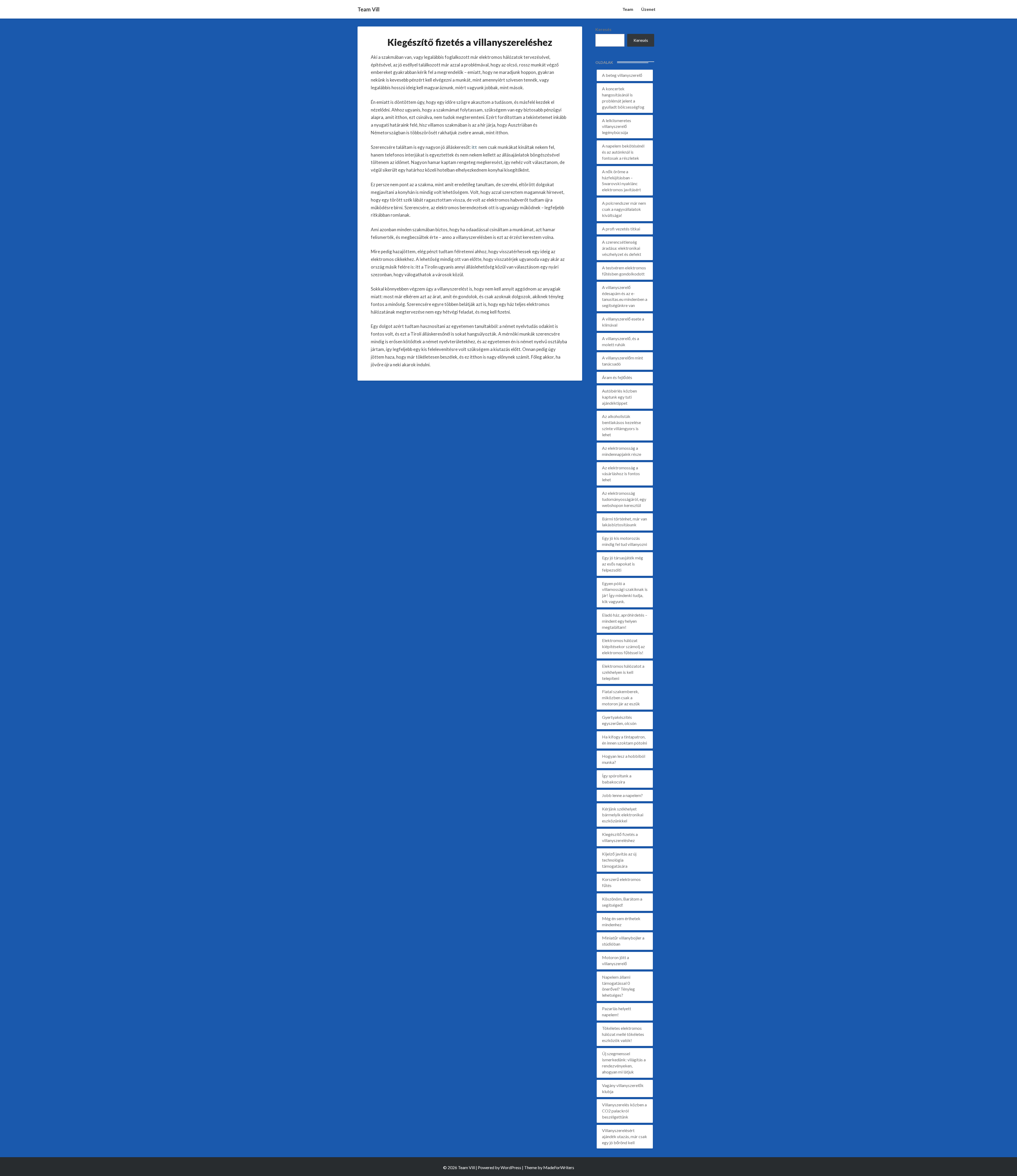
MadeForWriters (558, 1167)
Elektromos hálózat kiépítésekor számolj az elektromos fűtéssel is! (623, 646)
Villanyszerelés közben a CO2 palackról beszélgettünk (624, 1110)
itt (474, 147)
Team (627, 9)
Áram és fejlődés (617, 377)
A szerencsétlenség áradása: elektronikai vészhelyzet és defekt (621, 248)
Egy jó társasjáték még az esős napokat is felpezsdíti (622, 563)
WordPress (511, 1167)
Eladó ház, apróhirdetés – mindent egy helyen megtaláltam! (624, 621)
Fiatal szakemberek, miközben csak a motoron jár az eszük (621, 697)
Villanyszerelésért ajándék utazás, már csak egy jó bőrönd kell (624, 1136)
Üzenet (648, 9)
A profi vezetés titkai (621, 228)
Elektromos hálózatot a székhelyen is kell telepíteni (623, 672)
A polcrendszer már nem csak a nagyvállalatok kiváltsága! (624, 209)
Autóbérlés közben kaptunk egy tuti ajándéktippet (619, 397)
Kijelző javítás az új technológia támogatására (619, 859)
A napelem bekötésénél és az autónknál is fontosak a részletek (623, 152)
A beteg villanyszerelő (622, 75)
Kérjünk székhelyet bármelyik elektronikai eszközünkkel (622, 814)
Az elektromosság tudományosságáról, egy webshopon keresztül (624, 499)
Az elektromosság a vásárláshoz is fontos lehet (621, 473)
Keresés (603, 29)
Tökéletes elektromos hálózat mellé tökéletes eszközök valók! (623, 1034)
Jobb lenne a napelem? (622, 795)
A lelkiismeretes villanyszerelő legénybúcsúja (616, 126)
